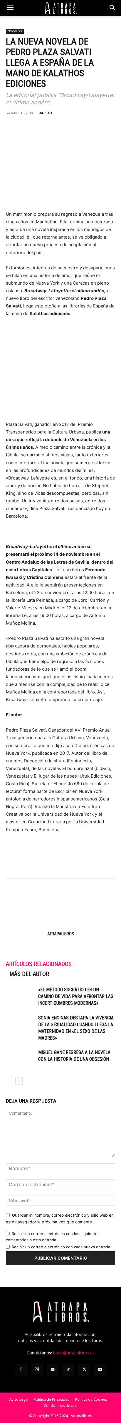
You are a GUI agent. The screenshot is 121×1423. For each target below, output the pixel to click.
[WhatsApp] (39, 126)
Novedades (15, 31)
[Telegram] (66, 126)
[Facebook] (12, 126)
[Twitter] (25, 126)
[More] (79, 126)
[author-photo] (60, 925)
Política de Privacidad (52, 1399)
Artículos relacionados (39, 964)
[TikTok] (68, 1370)
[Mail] (52, 1370)
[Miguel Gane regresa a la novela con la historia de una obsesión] (20, 1059)
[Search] (113, 8)
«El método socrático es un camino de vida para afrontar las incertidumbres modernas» (75, 996)
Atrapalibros (60, 933)
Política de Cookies (91, 1399)
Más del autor (29, 973)
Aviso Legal (18, 1399)
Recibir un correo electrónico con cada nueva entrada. (61, 1247)
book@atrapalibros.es (74, 1353)
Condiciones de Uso (61, 1405)
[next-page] (19, 1080)
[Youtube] (100, 1370)
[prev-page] (9, 1080)
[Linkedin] (52, 126)
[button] (10, 8)
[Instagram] (37, 1369)
